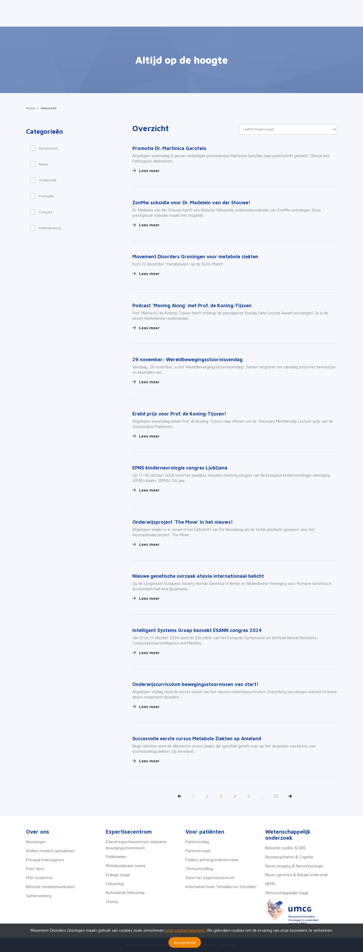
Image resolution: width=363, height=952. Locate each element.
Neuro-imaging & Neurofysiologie (294, 866)
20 (276, 796)
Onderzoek (48, 180)
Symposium (48, 148)
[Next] (290, 796)
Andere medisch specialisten (50, 851)
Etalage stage (118, 874)
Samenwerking (39, 895)
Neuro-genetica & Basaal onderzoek (296, 874)
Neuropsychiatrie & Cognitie (289, 857)
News (43, 164)
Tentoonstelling (199, 868)
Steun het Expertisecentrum (209, 877)
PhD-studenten (39, 877)
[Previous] (179, 796)
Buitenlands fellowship (125, 892)
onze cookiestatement (185, 930)
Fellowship (115, 884)
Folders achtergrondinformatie (211, 860)
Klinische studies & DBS (285, 848)
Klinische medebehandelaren (50, 886)
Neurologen (36, 841)
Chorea (112, 901)
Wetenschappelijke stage (287, 893)
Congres (45, 212)
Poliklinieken (116, 856)
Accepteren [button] (185, 942)
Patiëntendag (197, 841)
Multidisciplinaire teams (126, 865)
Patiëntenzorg (50, 228)
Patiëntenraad (197, 851)
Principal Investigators (45, 860)
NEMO (270, 884)
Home (30, 108)
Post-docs (35, 868)
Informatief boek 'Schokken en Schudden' (221, 886)
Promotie (46, 196)
